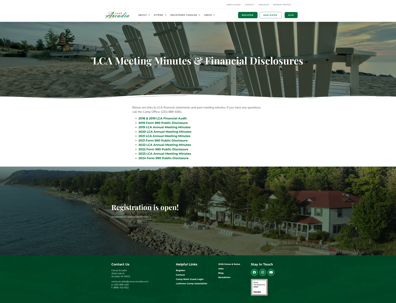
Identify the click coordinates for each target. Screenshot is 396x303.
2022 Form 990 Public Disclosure (163, 149)
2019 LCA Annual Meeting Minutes (164, 127)
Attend (158, 15)
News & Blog (234, 5)
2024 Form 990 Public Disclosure (163, 158)
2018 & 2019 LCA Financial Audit (162, 118)
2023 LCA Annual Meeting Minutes (164, 153)
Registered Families (183, 15)
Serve (208, 15)
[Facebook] (254, 272)
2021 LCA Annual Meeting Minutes (164, 136)
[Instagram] (262, 272)
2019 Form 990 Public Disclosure (163, 123)
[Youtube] (271, 272)
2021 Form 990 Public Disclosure (163, 140)
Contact (249, 5)
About (142, 15)
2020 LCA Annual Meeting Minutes (164, 131)
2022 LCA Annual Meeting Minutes (164, 145)
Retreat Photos (282, 5)
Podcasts (263, 5)
